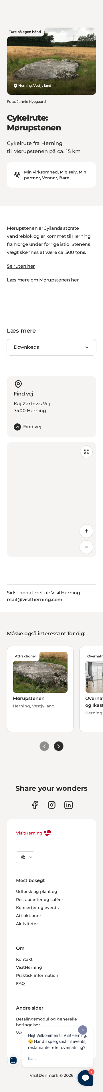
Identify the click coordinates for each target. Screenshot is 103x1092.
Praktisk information (37, 975)
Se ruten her (21, 266)
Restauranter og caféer (39, 899)
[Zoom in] (86, 531)
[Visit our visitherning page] (35, 805)
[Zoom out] (86, 547)
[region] (51, 499)
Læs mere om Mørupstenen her (43, 280)
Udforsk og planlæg (36, 891)
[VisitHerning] (33, 832)
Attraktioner (28, 915)
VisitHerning (29, 967)
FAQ (20, 983)
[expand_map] (86, 451)
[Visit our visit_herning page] (52, 805)
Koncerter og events (37, 907)
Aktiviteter (27, 923)
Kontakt (24, 959)
